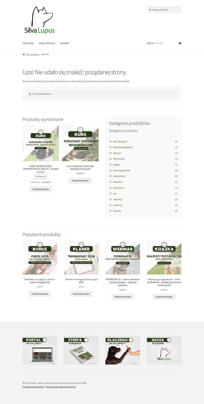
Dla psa (117, 152)
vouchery (117, 199)
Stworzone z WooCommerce (60, 386)
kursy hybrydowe (121, 170)
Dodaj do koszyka (41, 189)
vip (114, 193)
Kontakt (64, 43)
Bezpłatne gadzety (122, 147)
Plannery (117, 181)
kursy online (119, 176)
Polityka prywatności (33, 386)
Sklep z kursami (47, 43)
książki (116, 164)
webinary (117, 205)
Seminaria (118, 187)
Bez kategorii (120, 141)
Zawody (117, 210)
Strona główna (32, 54)
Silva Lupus (28, 43)
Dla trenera (119, 158)
